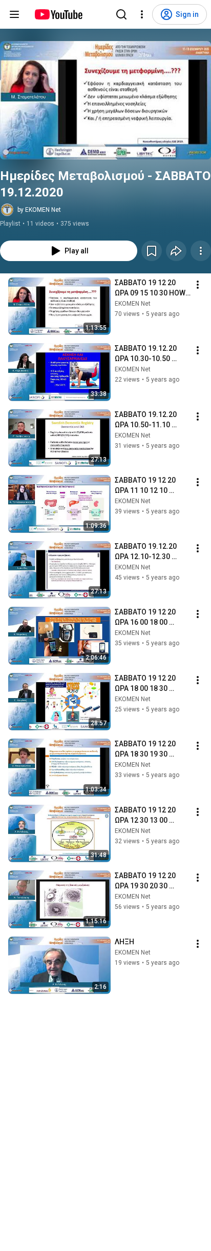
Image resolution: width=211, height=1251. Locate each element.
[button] (105, 100)
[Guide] (14, 14)
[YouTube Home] (58, 14)
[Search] (121, 14)
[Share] (176, 251)
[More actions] (201, 251)
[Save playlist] (151, 251)
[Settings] (142, 14)
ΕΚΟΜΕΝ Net (133, 303)
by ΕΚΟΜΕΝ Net (39, 209)
